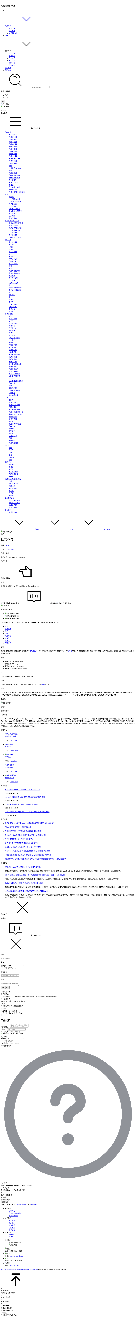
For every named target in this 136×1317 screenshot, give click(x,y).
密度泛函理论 (35, 851)
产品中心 (8, 26)
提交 (7, 987)
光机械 (37, 529)
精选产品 (12, 31)
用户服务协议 (21, 1204)
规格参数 (8, 629)
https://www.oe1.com (16, 1256)
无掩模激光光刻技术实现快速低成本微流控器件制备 (23, 831)
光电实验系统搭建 (15, 1213)
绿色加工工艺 (61, 859)
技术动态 (12, 60)
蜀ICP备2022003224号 (8, 1269)
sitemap (11, 1234)
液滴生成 (34, 835)
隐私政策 (12, 1228)
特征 (6, 633)
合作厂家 (8, 35)
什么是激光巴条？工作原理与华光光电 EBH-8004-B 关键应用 (26, 891)
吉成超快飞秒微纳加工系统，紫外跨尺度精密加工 (22, 804)
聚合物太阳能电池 (14, 859)
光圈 (71, 529)
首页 (6, 10)
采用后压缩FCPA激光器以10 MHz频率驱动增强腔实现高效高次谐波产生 (30, 823)
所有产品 (12, 1211)
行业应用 (12, 58)
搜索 (3, 101)
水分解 (20, 851)
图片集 (7, 638)
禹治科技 (12, 1220)
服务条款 (12, 1225)
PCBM (45, 859)
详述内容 (8, 636)
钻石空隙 (107, 529)
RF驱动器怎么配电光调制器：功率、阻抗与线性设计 (23, 867)
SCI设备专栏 (13, 33)
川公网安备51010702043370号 (27, 1269)
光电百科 (12, 65)
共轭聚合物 (39, 859)
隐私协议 (34, 1204)
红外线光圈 (9, 767)
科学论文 (12, 53)
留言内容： (5, 1027)
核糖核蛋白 (34, 843)
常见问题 (12, 1230)
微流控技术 (27, 835)
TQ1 (6, 859)
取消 (3, 987)
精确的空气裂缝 (10, 736)
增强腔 (17, 827)
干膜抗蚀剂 (42, 835)
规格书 (7, 641)
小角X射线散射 (17, 835)
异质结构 (15, 851)
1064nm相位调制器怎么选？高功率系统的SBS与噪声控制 (25, 797)
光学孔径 (8, 757)
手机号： (4, 1037)
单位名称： (5, 1032)
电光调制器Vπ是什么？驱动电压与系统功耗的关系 (22, 790)
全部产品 (12, 28)
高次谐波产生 (9, 827)
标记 (6, 843)
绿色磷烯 (26, 851)
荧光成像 (26, 843)
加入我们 (12, 1223)
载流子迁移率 (45, 851)
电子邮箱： (5, 1043)
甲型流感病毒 (18, 843)
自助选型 (8, 70)
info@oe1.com (14, 1265)
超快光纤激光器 (25, 827)
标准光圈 (8, 747)
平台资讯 (12, 56)
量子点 (10, 843)
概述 (6, 626)
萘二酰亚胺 (25, 859)
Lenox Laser (10, 549)
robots (11, 1236)
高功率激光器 (34, 651)
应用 (6, 631)
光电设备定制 (13, 1216)
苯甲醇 (32, 859)
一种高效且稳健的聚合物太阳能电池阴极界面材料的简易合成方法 (28, 855)
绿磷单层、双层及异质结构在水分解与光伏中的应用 (23, 847)
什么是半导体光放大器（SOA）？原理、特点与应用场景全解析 (27, 812)
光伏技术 (8, 851)
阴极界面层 (52, 859)
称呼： (4, 1029)
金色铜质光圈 (9, 778)
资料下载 (12, 63)
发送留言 (4, 1202)
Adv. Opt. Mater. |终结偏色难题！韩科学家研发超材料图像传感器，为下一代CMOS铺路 (35, 875)
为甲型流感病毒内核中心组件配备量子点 (19, 839)
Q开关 (70, 651)
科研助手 (8, 68)
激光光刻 (8, 835)
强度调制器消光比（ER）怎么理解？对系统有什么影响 (24, 883)
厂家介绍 (8, 643)
